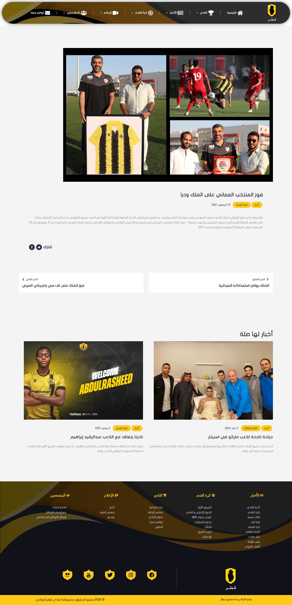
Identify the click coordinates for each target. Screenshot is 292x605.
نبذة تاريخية (156, 507)
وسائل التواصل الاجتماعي (51, 517)
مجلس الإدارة (155, 512)
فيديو (111, 517)
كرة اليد (255, 522)
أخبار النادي (253, 507)
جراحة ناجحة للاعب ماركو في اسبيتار (240, 437)
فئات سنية (254, 517)
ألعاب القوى (252, 546)
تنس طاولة (254, 541)
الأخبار (173, 12)
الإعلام (108, 12)
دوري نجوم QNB (202, 517)
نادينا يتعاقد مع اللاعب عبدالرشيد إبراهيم (107, 437)
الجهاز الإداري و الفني (199, 512)
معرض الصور (107, 512)
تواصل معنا (37, 12)
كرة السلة (254, 527)
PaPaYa (246, 599)
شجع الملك (59, 507)
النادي (203, 12)
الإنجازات (207, 536)
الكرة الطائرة (250, 428)
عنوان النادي (156, 517)
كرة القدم (141, 12)
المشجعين (73, 12)
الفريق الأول (205, 507)
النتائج (208, 527)
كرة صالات (254, 536)
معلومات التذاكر (56, 512)
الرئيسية (231, 12)
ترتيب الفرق (205, 531)
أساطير (159, 527)
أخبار (256, 204)
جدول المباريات (203, 522)
